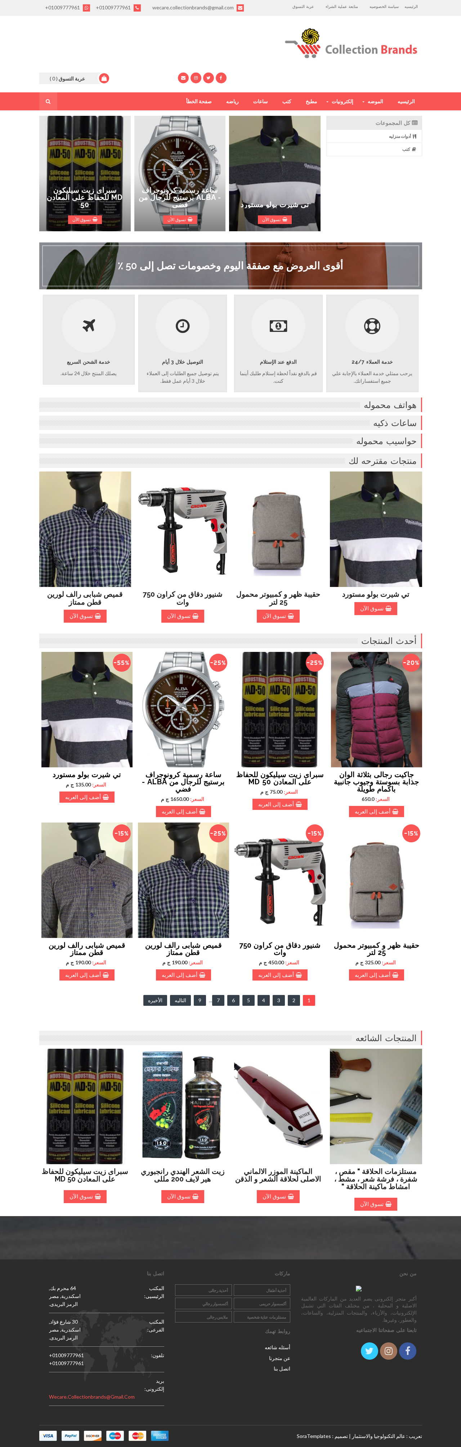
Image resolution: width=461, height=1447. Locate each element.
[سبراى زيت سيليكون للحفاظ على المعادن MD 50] (280, 709)
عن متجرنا (279, 1358)
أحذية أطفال (276, 1290)
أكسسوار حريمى (272, 1303)
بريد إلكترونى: (154, 1385)
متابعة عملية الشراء (342, 6)
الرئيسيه (411, 6)
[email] (183, 78)
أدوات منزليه (400, 136)
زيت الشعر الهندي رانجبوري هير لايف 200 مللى (183, 1175)
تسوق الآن (81, 219)
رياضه (232, 101)
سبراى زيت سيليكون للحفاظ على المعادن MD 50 (85, 197)
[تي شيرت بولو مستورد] (87, 709)
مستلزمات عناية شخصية (266, 1317)
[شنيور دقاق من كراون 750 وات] (280, 880)
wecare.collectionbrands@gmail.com (193, 7)
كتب (286, 101)
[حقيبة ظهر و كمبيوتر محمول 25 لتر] (376, 880)
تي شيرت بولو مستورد (275, 204)
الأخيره (155, 1000)
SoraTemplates (314, 1436)
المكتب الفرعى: (155, 1326)
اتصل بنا (282, 1368)
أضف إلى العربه (372, 811)
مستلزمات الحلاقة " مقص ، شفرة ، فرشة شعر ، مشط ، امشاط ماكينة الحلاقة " (375, 1179)
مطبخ (311, 101)
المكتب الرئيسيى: (154, 1292)
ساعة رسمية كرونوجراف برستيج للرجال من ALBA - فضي (180, 197)
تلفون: (157, 1355)
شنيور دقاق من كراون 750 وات (183, 598)
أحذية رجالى (218, 1290)
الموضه (375, 101)
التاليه (180, 1000)
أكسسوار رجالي (215, 1303)
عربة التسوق (303, 6)
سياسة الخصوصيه (384, 6)
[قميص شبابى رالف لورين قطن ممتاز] (183, 880)
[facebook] (221, 78)
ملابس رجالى (217, 1317)
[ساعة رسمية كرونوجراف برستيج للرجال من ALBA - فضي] (183, 709)
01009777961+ (114, 7)
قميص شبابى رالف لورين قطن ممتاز (85, 598)
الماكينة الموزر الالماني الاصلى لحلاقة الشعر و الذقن (278, 1175)
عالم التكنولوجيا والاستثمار (378, 1436)
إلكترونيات (342, 101)
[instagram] (196, 78)
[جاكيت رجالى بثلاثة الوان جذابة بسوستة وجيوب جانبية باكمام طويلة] (376, 709)
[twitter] (208, 78)
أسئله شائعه (277, 1347)
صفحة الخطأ (199, 101)
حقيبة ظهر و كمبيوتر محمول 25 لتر (278, 598)
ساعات (260, 101)
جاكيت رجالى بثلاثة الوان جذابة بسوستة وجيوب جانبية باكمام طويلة (376, 781)
